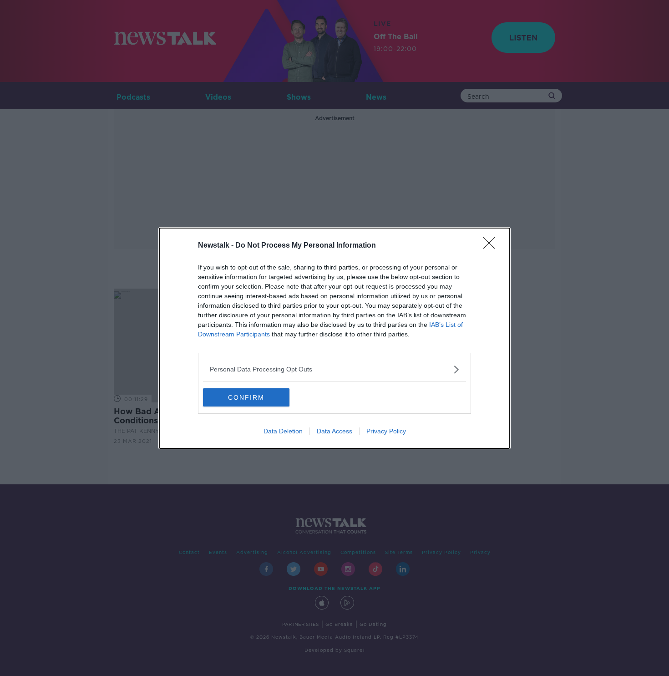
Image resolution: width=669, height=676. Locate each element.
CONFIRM (246, 397)
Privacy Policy (386, 431)
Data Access (334, 431)
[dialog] (334, 338)
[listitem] (334, 369)
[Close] (492, 245)
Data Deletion (283, 431)
